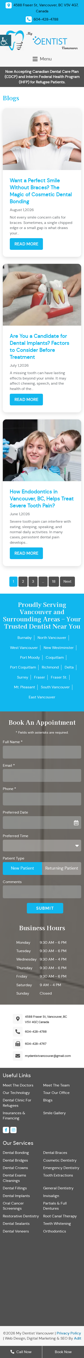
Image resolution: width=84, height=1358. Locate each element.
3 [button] (33, 581)
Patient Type (13, 858)
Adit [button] (77, 1338)
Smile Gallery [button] (54, 1113)
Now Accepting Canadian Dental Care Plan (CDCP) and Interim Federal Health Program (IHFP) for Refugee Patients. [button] (42, 76)
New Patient (22, 868)
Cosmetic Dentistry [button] (60, 1160)
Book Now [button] (63, 1352)
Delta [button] (69, 667)
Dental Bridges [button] (15, 1160)
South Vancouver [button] (55, 687)
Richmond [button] (50, 667)
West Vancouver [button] (24, 647)
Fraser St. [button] (59, 677)
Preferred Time (15, 836)
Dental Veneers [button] (16, 1231)
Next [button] (67, 581)
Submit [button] (45, 908)
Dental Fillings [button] (15, 1188)
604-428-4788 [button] (36, 1032)
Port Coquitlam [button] (23, 667)
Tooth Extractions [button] (58, 1175)
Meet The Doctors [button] (18, 1085)
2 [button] (23, 581)
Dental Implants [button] (16, 1196)
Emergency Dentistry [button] (61, 1168)
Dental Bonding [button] (16, 1152)
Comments (12, 882)
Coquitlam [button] (55, 657)
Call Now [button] (23, 1352)
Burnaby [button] (25, 637)
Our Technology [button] (16, 1092)
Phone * (9, 789)
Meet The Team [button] (56, 1085)
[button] (5, 39)
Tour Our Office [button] (56, 1092)
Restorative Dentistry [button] (21, 1216)
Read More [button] (26, 244)
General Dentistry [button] (58, 1188)
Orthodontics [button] (54, 1231)
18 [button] (54, 581)
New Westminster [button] (59, 647)
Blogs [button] (47, 1100)
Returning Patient (61, 868)
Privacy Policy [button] (69, 1333)
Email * (9, 765)
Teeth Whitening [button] (57, 1223)
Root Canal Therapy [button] (60, 1216)
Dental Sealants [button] (16, 1223)
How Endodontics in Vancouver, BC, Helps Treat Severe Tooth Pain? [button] (42, 498)
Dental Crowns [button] (15, 1168)
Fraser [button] (39, 677)
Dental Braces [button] (55, 1152)
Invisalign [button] (51, 1196)
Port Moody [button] (30, 657)
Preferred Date (15, 812)
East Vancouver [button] (42, 697)
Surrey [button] (22, 677)
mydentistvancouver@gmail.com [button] (48, 1056)
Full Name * (13, 742)
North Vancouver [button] (52, 637)
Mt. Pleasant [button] (24, 687)
